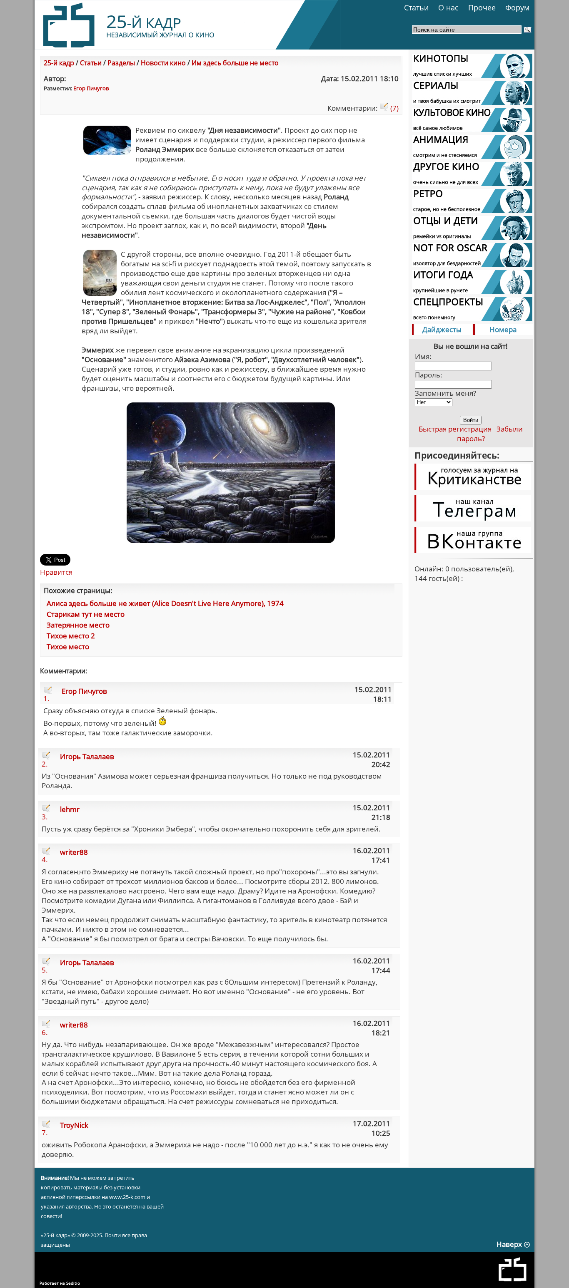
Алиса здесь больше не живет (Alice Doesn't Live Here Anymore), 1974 (165, 603)
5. (45, 970)
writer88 (74, 852)
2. (45, 764)
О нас (448, 7)
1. (46, 698)
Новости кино (163, 62)
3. (45, 816)
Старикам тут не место (86, 614)
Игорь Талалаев (87, 756)
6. (45, 1032)
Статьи (416, 7)
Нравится (56, 572)
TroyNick (74, 1125)
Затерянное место (78, 625)
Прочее (482, 7)
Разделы (121, 62)
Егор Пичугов (91, 88)
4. (45, 859)
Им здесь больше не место (235, 62)
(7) (394, 108)
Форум (517, 7)
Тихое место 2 (71, 635)
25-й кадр (59, 62)
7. (45, 1132)
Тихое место (68, 646)
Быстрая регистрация (455, 429)
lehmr (70, 809)
